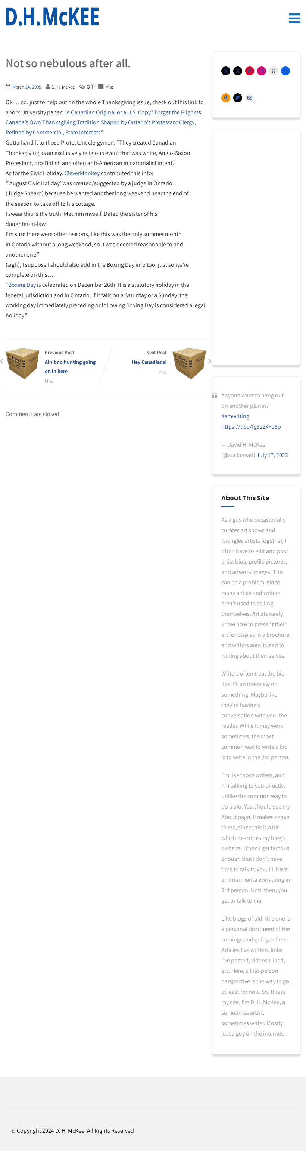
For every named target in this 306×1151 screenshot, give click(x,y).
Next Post (149, 357)
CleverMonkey (82, 173)
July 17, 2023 (272, 455)
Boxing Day (22, 285)
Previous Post (70, 362)
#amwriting (235, 416)
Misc (109, 87)
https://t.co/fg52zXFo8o (251, 427)
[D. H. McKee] (52, 16)
